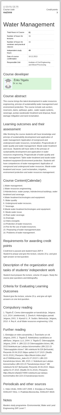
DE (14, 7)
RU (10, 7)
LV (4, 7)
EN (7, 7)
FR (17, 7)
